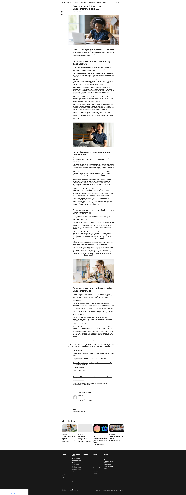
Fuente (101, 84)
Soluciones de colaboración (79, 411)
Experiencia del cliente (92, 2)
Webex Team (82, 11)
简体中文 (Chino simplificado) (77, 467)
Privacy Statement (4, 493)
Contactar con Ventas (107, 464)
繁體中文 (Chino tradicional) (76, 469)
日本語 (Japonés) (75, 479)
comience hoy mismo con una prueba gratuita (94, 346)
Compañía (106, 454)
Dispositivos (85, 454)
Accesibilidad (95, 471)
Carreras (105, 468)
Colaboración (76, 2)
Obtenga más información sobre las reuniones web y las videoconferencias (92, 377)
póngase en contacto (95, 383)
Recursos (95, 454)
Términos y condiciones (76, 458)
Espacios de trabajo (83, 2)
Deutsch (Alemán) (75, 475)
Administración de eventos (101, 2)
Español (73, 466)
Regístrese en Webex (78, 380)
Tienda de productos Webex (108, 466)
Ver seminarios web (96, 467)
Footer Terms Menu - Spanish (76, 455)
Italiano (73, 477)
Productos (64, 454)
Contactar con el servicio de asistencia (108, 462)
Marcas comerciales (75, 464)
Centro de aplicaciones (97, 469)
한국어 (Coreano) (75, 481)
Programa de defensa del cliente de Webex (108, 459)
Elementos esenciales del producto (97, 465)
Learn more (80, 402)
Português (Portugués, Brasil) (76, 483)
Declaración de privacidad (76, 460)
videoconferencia (77, 54)
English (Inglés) (74, 471)
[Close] (27, 490)
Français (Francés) (75, 473)
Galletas (73, 462)
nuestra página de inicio (82, 383)
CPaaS (63, 477)
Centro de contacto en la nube (66, 475)
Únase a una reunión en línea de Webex (83, 373)
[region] (14, 492)
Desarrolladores (96, 473)
